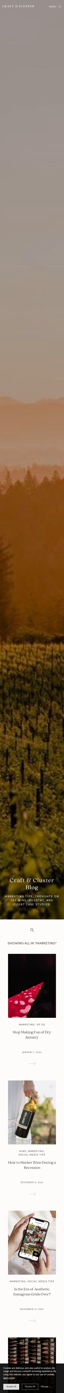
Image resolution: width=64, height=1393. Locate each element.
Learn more (9, 1378)
